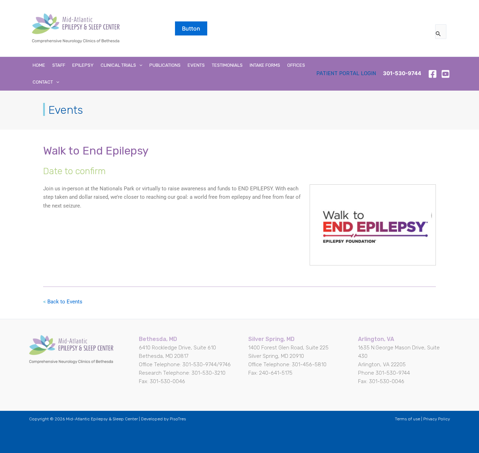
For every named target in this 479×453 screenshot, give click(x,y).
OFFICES (296, 65)
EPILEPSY (83, 65)
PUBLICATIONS (165, 65)
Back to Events (64, 301)
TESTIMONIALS (227, 65)
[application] (139, 65)
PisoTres (178, 418)
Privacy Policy (436, 418)
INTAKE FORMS (265, 65)
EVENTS (196, 65)
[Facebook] (432, 74)
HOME (39, 65)
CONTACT (43, 82)
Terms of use (407, 418)
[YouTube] (445, 74)
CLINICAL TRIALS (118, 65)
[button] (191, 28)
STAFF (58, 65)
